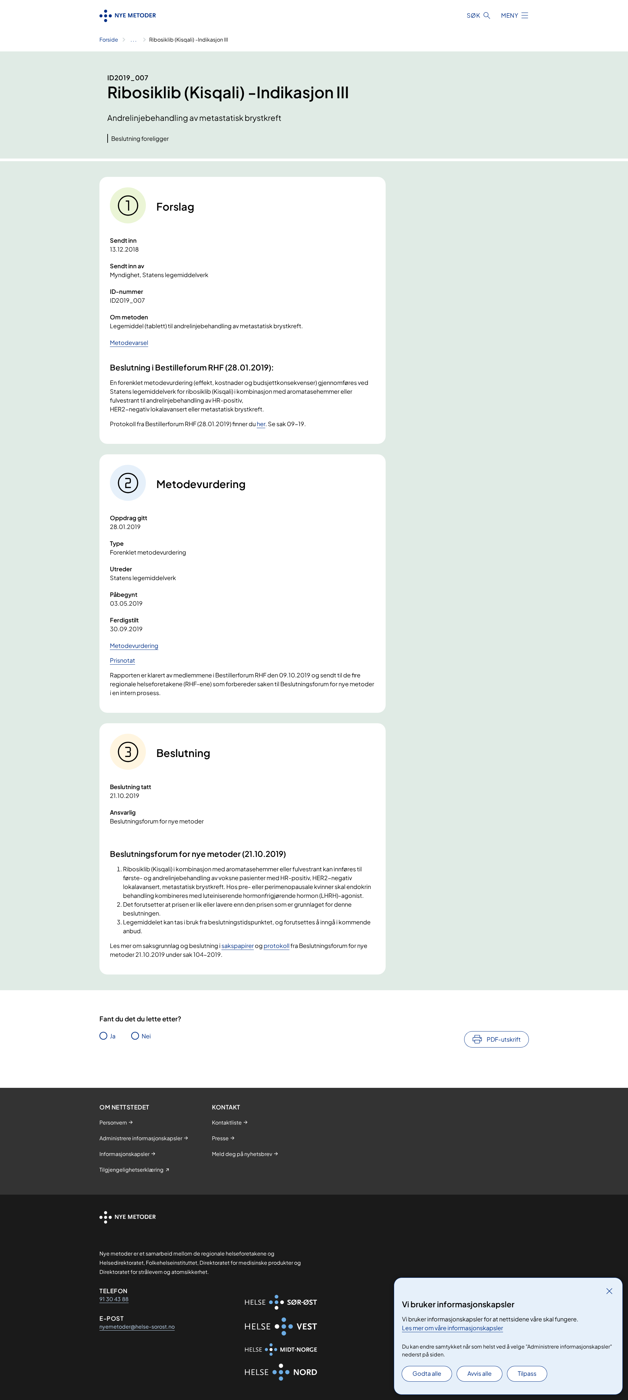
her (261, 423)
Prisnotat (122, 660)
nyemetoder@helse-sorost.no (137, 1326)
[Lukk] (609, 1291)
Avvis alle (479, 1373)
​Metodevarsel (129, 342)
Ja (112, 1036)
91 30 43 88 (114, 1299)
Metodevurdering (134, 645)
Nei (146, 1036)
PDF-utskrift (504, 1039)
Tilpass (527, 1373)
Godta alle (426, 1373)
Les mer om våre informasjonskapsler (452, 1328)
